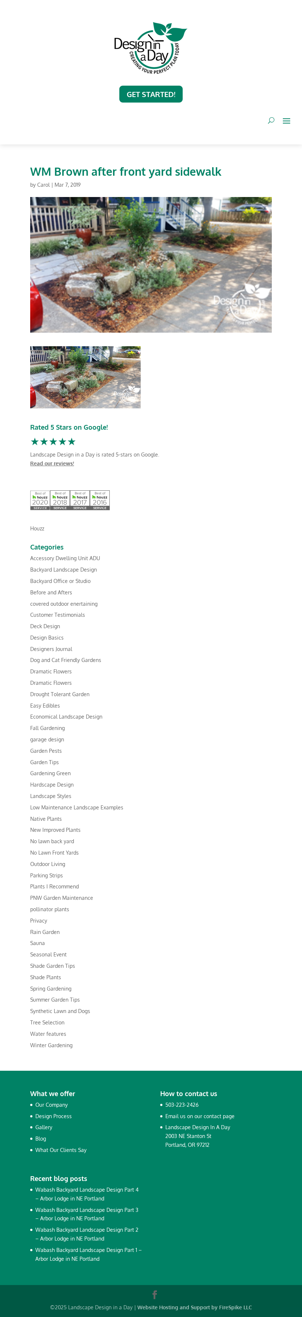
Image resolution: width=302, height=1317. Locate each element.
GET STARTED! (151, 94)
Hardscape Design (52, 784)
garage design (47, 739)
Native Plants (46, 819)
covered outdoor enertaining (64, 604)
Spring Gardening (50, 988)
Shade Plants (45, 977)
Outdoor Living (47, 864)
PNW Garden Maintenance (61, 898)
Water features (48, 1034)
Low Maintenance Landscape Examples (76, 807)
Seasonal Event (48, 954)
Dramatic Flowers (51, 671)
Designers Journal (51, 649)
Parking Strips (46, 875)
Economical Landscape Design (66, 716)
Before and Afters (51, 592)
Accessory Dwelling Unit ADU (65, 558)
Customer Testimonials (57, 615)
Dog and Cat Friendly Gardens (65, 660)
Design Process (53, 1116)
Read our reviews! (52, 463)
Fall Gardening (47, 728)
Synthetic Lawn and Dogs (60, 1011)
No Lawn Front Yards (54, 852)
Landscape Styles (50, 796)
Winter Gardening (51, 1045)
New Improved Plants (55, 830)
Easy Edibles (45, 705)
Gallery (43, 1127)
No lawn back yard (52, 841)
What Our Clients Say (61, 1150)
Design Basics (47, 637)
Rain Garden (45, 932)
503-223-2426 (182, 1105)
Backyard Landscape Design (63, 569)
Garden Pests (46, 751)
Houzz (37, 528)
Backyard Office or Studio (60, 581)
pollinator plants (49, 909)
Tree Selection (47, 1022)
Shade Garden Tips (52, 966)
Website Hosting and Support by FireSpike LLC (194, 1307)
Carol (43, 185)
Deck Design (45, 626)
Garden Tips (44, 762)
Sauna (37, 943)
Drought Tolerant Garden (59, 694)
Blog (40, 1138)
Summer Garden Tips (55, 999)
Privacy (38, 920)
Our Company (51, 1105)
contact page (219, 1116)
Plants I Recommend (54, 886)
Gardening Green (50, 773)
